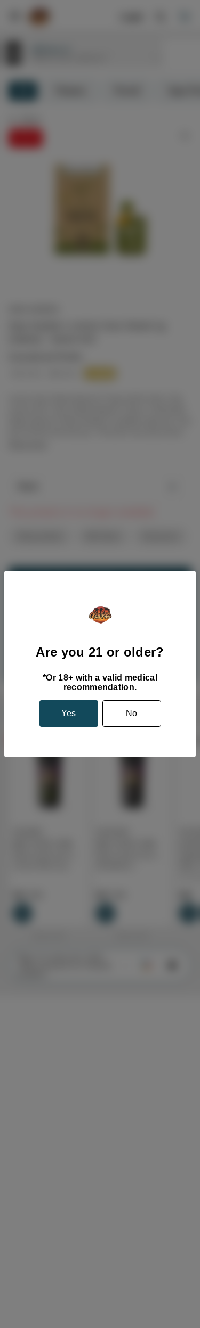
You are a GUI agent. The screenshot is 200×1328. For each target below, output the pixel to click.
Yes (68, 713)
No (131, 713)
